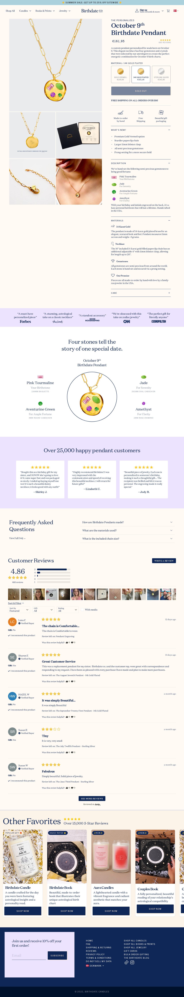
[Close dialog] (143, 465)
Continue (64, 524)
